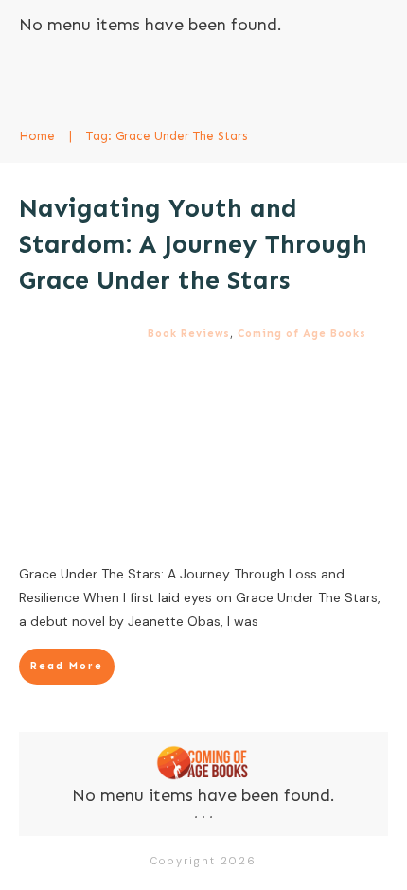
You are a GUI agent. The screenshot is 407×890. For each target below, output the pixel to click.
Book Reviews (189, 334)
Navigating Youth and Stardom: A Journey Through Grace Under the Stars (193, 244)
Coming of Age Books (302, 334)
